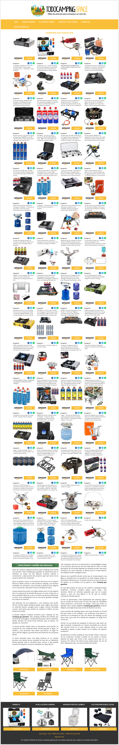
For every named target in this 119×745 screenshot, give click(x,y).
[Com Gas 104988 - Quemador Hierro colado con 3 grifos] (71, 466)
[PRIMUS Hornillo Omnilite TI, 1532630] (95, 535)
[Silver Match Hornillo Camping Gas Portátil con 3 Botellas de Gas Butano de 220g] (95, 326)
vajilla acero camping (45, 704)
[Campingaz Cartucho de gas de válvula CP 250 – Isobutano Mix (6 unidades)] (24, 396)
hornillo (16, 704)
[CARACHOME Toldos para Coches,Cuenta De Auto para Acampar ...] (24, 657)
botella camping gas (21, 27)
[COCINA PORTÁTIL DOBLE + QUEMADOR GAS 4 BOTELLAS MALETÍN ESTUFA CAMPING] (24, 361)
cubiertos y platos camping (68, 22)
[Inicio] (59, 15)
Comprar (29, 58)
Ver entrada (24, 669)
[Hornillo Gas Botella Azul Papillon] (95, 501)
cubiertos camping (28, 22)
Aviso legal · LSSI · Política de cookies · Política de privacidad (59, 733)
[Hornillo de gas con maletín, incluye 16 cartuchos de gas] (47, 326)
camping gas (85, 22)
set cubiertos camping (47, 22)
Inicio (16, 22)
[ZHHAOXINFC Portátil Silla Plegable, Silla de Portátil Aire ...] (71, 657)
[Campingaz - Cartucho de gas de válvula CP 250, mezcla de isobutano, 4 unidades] (47, 186)
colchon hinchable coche (102, 704)
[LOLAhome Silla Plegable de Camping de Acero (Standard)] (95, 657)
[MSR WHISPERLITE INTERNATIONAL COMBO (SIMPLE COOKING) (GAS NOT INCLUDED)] (71, 46)
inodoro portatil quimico (74, 704)
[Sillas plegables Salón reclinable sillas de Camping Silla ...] (47, 681)
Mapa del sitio (59, 737)
